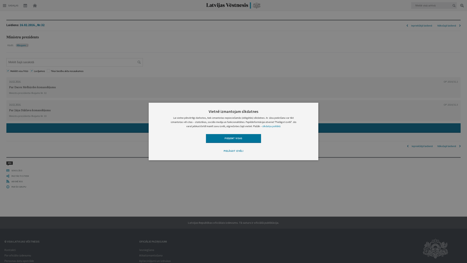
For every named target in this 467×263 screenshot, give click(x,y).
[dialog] (233, 131)
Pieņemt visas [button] (233, 138)
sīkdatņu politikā (271, 126)
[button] (233, 151)
